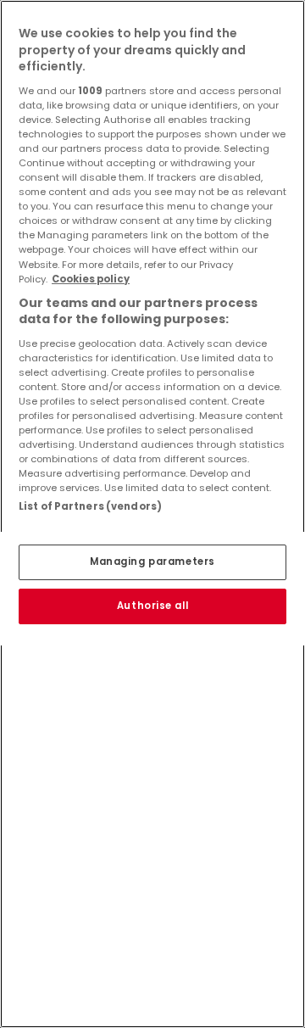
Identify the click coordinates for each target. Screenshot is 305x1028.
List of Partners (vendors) (90, 506)
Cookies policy (91, 279)
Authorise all (152, 605)
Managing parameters (152, 561)
